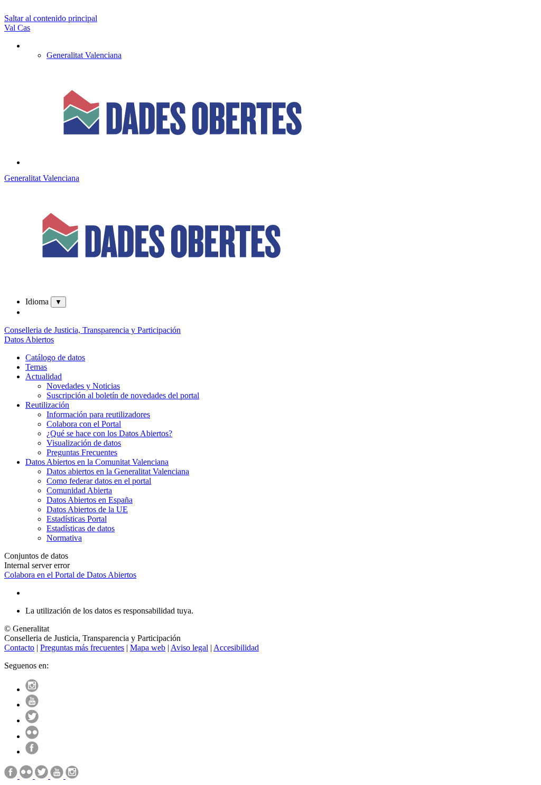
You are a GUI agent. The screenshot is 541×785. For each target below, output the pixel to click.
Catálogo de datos (55, 357)
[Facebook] (32, 751)
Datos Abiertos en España (89, 499)
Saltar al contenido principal (50, 18)
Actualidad (43, 376)
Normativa (64, 537)
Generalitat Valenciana (41, 178)
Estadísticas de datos (80, 528)
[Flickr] (32, 736)
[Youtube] (32, 704)
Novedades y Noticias (83, 385)
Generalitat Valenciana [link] (84, 55)
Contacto (19, 647)
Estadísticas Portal (76, 518)
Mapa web (147, 647)
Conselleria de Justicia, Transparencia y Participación (92, 330)
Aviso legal (189, 647)
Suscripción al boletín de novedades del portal (122, 395)
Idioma (37, 301)
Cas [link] (23, 27)
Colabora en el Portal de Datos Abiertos (70, 574)
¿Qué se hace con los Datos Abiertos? (109, 433)
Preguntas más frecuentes (82, 647)
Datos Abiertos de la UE (87, 509)
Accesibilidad (236, 647)
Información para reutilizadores (98, 414)
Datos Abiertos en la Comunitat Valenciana (97, 461)
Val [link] (10, 27)
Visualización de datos (83, 442)
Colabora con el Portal (83, 423)
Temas (36, 366)
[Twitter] (32, 720)
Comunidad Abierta (79, 490)
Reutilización (47, 404)
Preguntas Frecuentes (81, 452)
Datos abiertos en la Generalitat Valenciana (117, 471)
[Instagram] (32, 689)
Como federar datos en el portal (98, 480)
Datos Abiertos (29, 339)
